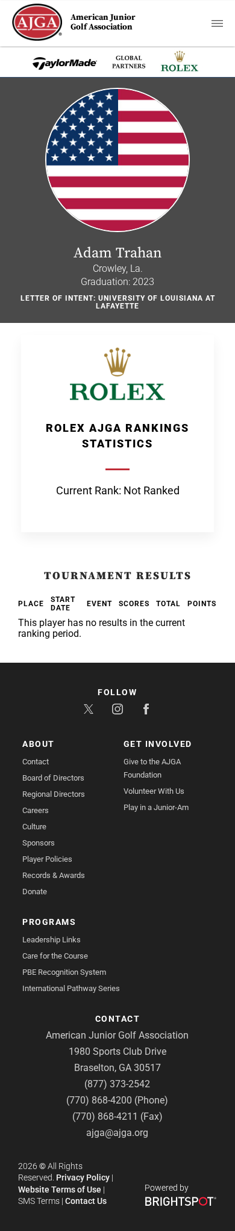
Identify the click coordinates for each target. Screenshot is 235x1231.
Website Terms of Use (59, 1189)
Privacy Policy (83, 1177)
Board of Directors (53, 777)
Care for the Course (55, 955)
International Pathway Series (71, 988)
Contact (35, 761)
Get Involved (158, 744)
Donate (34, 891)
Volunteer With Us (154, 791)
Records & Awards (53, 875)
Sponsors (38, 842)
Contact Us (86, 1201)
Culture (34, 826)
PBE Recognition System (64, 972)
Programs (49, 922)
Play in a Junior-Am (156, 807)
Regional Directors (53, 794)
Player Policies (47, 859)
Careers (35, 810)
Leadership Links (51, 939)
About (38, 744)
